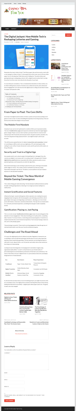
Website (6, 386)
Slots (53, 54)
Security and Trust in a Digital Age (16, 99)
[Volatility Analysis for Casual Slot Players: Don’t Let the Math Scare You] (55, 75)
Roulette (54, 52)
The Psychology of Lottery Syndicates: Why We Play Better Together (41, 309)
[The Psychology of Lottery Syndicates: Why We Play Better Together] (42, 305)
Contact (19, 3)
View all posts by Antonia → (21, 333)
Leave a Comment (25, 42)
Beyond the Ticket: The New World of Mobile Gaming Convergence (22, 101)
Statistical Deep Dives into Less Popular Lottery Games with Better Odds (26, 309)
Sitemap (24, 3)
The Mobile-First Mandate (14, 98)
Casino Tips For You (17, 408)
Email (6, 379)
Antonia (18, 42)
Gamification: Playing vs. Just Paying (16, 104)
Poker (53, 49)
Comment (7, 353)
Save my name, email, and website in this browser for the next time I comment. (24, 396)
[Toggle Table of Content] (36, 94)
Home (15, 3)
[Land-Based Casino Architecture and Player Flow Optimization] (55, 63)
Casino (53, 44)
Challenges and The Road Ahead (13, 106)
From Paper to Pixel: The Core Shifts (15, 96)
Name (6, 372)
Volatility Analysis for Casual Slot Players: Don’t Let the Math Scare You (66, 78)
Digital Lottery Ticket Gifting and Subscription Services (10, 298)
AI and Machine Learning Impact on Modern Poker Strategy (60, 88)
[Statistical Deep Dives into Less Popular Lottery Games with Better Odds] (26, 305)
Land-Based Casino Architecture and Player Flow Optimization (66, 66)
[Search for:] (61, 35)
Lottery (54, 47)
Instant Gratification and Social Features (17, 103)
